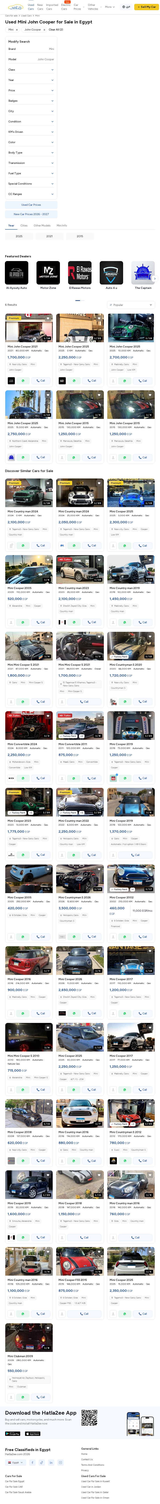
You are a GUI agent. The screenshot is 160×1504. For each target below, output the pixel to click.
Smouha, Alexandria (21, 1221)
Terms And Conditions (92, 1465)
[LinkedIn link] (51, 1462)
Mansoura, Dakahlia (72, 441)
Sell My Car (148, 7)
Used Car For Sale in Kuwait (95, 1481)
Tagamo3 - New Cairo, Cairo (76, 529)
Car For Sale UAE (14, 1486)
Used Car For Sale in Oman (95, 1497)
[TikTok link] (42, 1462)
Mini (33, 364)
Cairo (14, 682)
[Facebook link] (32, 1462)
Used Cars (31, 7)
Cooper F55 (65, 1303)
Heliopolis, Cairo (70, 838)
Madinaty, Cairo (121, 364)
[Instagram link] (60, 1462)
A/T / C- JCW (77, 1079)
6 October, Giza (19, 915)
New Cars (40, 7)
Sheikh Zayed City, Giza (74, 606)
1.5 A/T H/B (80, 1303)
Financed (115, 926)
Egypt (15, 1462)
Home (84, 1454)
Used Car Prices (31, 205)
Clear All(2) (56, 29)
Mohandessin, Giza (21, 762)
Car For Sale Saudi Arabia (18, 1492)
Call (42, 380)
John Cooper (15, 370)
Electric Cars (66, 7)
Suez (116, 1150)
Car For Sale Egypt (14, 1481)
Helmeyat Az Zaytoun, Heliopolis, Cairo (28, 1380)
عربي (128, 6)
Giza (116, 1221)
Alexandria (17, 606)
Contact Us (87, 1459)
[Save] (48, 318)
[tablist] (80, 226)
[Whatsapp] (23, 380)
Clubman (21, 1386)
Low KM (131, 370)
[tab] (11, 226)
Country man (15, 534)
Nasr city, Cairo (19, 364)
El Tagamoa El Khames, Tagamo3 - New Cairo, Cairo (79, 684)
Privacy (85, 1470)
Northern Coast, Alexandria (25, 441)
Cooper (144, 529)
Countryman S (118, 688)
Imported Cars (52, 7)
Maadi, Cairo (68, 762)
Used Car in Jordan (91, 1486)
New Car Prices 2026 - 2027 (31, 214)
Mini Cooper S (36, 682)
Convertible (14, 767)
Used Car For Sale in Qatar (94, 1492)
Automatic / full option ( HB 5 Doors (128, 844)
